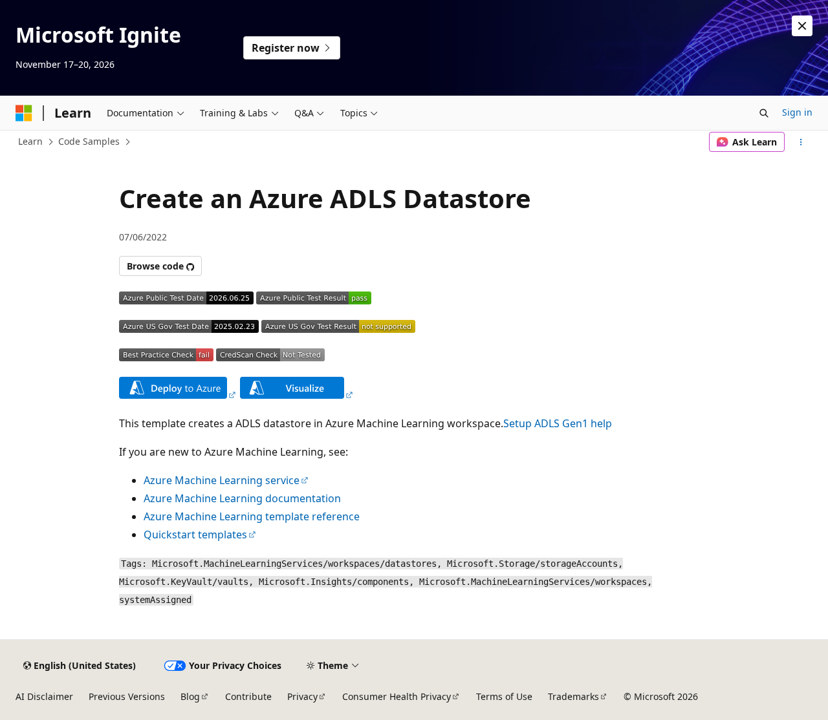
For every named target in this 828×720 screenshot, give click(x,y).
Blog (190, 696)
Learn (30, 141)
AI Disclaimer (44, 696)
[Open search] (764, 113)
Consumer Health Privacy (396, 696)
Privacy (302, 696)
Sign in (797, 112)
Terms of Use (504, 696)
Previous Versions (127, 696)
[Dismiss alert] (802, 26)
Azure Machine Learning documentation (242, 498)
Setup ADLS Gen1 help (557, 423)
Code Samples (89, 141)
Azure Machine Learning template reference (252, 516)
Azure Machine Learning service (222, 480)
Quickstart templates (195, 534)
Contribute (248, 696)
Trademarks (573, 696)
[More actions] (801, 142)
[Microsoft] (24, 113)
